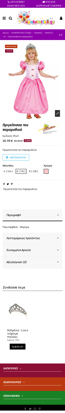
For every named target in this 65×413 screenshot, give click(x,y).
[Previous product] (60, 34)
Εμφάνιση (17, 346)
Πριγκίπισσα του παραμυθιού (20, 189)
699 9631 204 (16, 5)
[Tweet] (8, 184)
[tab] (32, 215)
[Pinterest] (12, 184)
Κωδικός (7, 135)
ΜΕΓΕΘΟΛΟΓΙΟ (17, 157)
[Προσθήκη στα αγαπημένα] (15, 325)
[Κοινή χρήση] (4, 184)
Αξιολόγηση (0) (16, 262)
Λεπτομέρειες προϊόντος (23, 238)
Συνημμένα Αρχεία (18, 250)
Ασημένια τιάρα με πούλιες (13, 333)
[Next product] (61, 34)
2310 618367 (17, 1)
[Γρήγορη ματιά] (20, 325)
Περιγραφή (13, 215)
